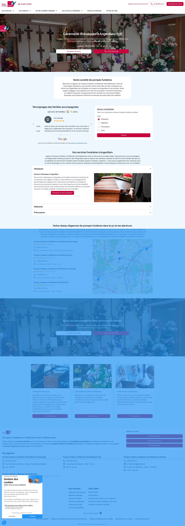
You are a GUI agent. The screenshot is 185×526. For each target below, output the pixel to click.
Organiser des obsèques (77, 492)
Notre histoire (111, 11)
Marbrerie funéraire (75, 495)
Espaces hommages (94, 11)
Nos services (7, 11)
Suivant (123, 135)
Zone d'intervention (142, 519)
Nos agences (23, 11)
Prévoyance (105, 127)
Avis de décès (93, 495)
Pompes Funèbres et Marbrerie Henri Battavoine (51, 282)
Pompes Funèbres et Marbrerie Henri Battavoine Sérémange (55, 241)
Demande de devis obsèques (62, 193)
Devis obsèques (154, 436)
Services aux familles (76, 508)
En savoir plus (50, 416)
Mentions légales (42, 519)
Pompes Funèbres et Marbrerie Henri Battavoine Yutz (53, 255)
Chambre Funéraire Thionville (98, 505)
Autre (103, 130)
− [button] (94, 244)
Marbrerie (104, 123)
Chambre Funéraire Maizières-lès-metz (102, 501)
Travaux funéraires (75, 498)
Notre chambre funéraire (45, 11)
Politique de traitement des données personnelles (69, 519)
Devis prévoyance (154, 441)
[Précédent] (33, 124)
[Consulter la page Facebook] (101, 513)
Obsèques (104, 119)
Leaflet (150, 293)
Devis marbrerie (154, 445)
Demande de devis (175, 4)
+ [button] (94, 241)
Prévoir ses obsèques (76, 501)
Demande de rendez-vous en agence (102, 498)
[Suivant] (91, 124)
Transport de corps (75, 505)
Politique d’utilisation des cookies (101, 519)
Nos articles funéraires (71, 11)
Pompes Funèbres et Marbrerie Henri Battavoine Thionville (55, 269)
